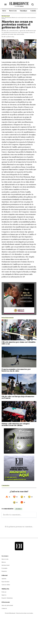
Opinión (4, 578)
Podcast (4, 592)
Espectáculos (5, 581)
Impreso (4, 595)
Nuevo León (5, 559)
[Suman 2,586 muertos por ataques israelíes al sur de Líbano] (19, 411)
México (4, 562)
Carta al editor (6, 584)
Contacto (4, 608)
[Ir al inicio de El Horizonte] (19, 4)
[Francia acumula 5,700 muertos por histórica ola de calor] (19, 357)
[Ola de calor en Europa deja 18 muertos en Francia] (19, 384)
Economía (4, 568)
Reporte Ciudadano (7, 598)
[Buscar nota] (32, 4)
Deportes (4, 571)
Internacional (5, 565)
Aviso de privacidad (7, 605)
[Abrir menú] (5, 4)
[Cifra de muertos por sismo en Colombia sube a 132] (19, 329)
